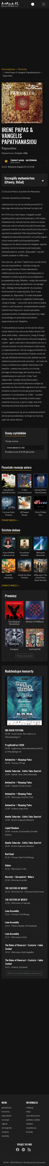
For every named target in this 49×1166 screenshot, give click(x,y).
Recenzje (22, 69)
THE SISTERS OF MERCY (16, 888)
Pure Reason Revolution (14, 622)
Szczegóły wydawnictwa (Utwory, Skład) (19, 180)
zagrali (4, 1124)
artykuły (5, 1132)
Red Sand (9, 854)
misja (28, 1111)
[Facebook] (17, 1149)
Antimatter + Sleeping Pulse (18, 759)
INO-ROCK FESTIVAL (14, 730)
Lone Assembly (12, 911)
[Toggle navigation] (43, 4)
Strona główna (8, 69)
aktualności (6, 1107)
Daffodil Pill (34, 649)
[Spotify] (23, 1149)
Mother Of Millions (35, 621)
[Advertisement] (24, 36)
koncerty (6, 1111)
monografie (7, 1128)
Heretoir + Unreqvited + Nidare (19, 876)
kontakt (29, 1132)
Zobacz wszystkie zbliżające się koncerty (24, 973)
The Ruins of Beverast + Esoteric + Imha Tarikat (24, 946)
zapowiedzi (6, 1116)
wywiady (5, 1136)
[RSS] (29, 1149)
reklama (29, 1124)
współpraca (31, 1128)
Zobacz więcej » (10, 585)
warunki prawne (33, 1116)
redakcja (29, 1107)
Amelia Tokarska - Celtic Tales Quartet (23, 771)
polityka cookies (33, 1120)
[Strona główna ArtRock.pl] (10, 4)
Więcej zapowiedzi (24, 656)
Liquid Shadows (12, 828)
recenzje (5, 1120)
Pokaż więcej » (9, 520)
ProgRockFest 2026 (14, 745)
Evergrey (14, 649)
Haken (8, 865)
